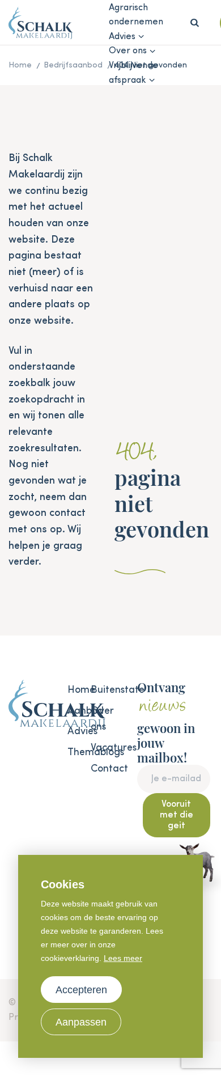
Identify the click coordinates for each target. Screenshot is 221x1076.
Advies (122, 36)
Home (73, 690)
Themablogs (73, 752)
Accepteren (81, 989)
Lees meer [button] (123, 958)
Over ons (128, 51)
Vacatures (97, 748)
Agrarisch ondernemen (136, 15)
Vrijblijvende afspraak (133, 73)
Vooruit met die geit (176, 815)
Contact (97, 769)
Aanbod (73, 711)
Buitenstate (97, 690)
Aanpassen (81, 1022)
